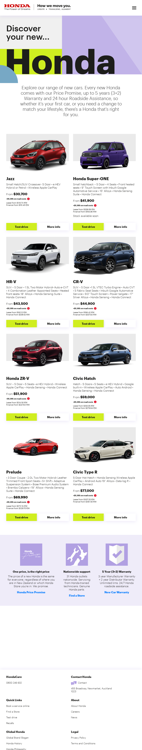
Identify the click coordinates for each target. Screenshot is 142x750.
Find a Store (77, 595)
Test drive (21, 226)
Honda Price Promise (31, 592)
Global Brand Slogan (17, 737)
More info (53, 226)
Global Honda (15, 731)
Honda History (14, 743)
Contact (82, 682)
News (74, 717)
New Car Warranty (116, 592)
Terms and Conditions (83, 743)
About (75, 700)
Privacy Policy (78, 737)
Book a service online (17, 705)
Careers (75, 711)
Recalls (10, 723)
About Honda (78, 705)
